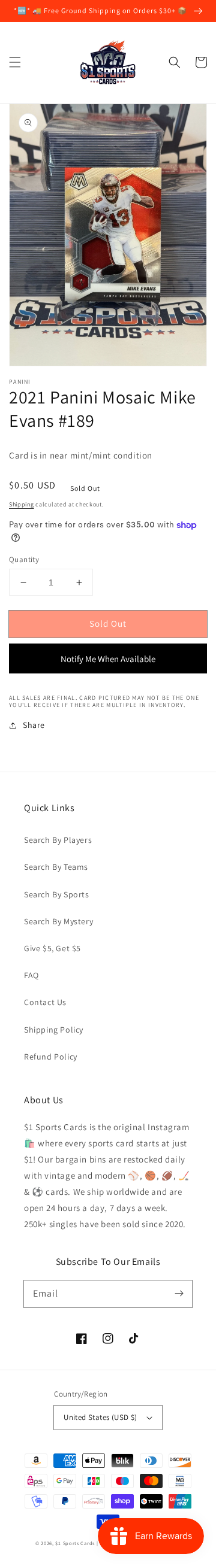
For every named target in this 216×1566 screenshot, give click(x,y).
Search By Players (58, 839)
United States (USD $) (100, 1417)
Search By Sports (56, 894)
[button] (174, 62)
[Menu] (15, 62)
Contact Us (45, 1002)
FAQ (31, 975)
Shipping (21, 504)
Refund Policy (50, 1056)
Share (34, 725)
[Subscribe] (179, 1293)
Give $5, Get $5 (52, 948)
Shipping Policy (53, 1029)
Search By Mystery (58, 921)
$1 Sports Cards (75, 1543)
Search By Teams (56, 866)
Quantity (24, 559)
